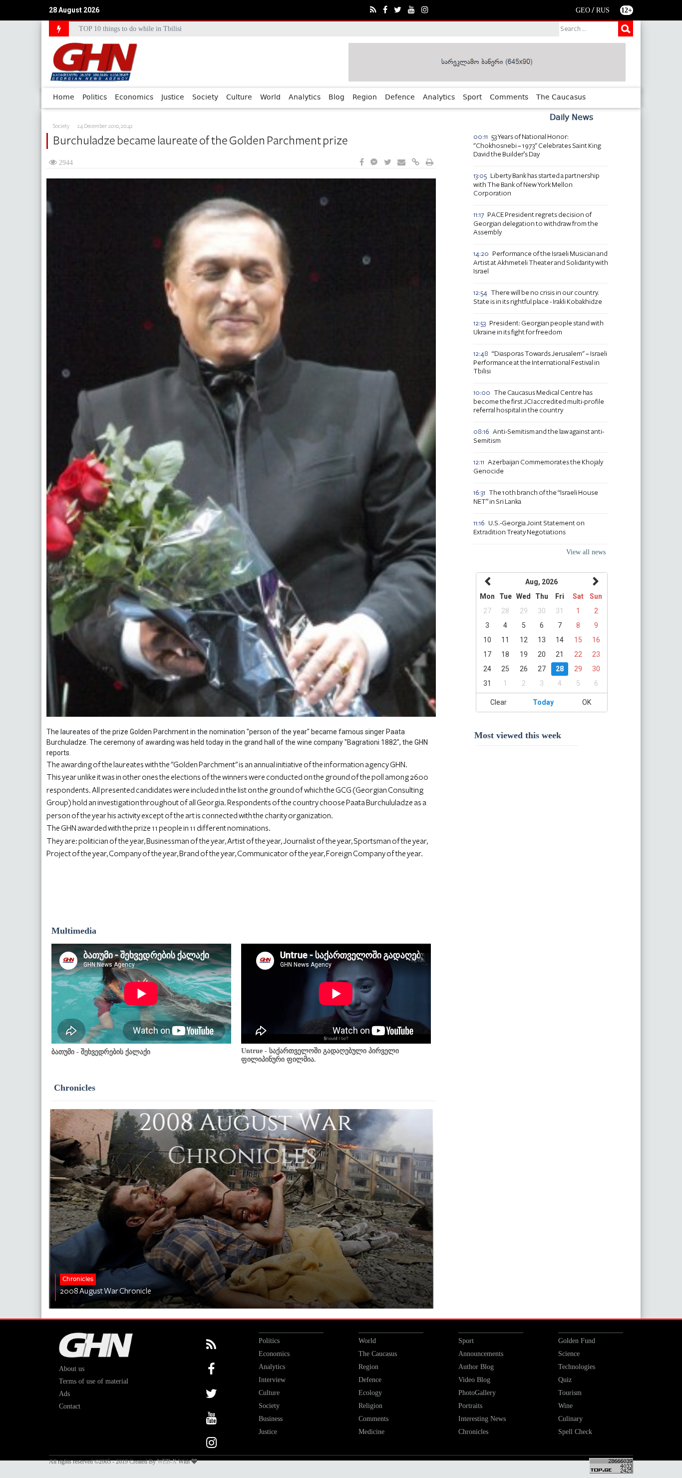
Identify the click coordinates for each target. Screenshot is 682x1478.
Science (569, 1354)
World (270, 97)
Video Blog (474, 1380)
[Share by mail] (401, 162)
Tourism (570, 1393)
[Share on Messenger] (374, 162)
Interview (272, 1380)
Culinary (570, 1419)
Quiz (565, 1380)
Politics (94, 97)
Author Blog (476, 1367)
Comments (509, 97)
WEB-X (167, 1461)
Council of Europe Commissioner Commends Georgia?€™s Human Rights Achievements (205, 28)
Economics (134, 97)
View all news (586, 552)
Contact (69, 1406)
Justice (172, 97)
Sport (472, 97)
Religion (370, 1406)
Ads (64, 1394)
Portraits (470, 1406)
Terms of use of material (93, 1381)
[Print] (429, 162)
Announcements (480, 1354)
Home (63, 97)
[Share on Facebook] (361, 162)
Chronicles (74, 1088)
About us (71, 1369)
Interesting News (482, 1419)
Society (205, 97)
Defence (400, 97)
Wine (565, 1406)
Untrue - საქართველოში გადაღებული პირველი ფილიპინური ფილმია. (320, 1055)
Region (364, 97)
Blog (336, 97)
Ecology (370, 1393)
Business (271, 1419)
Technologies (576, 1367)
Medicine (371, 1432)
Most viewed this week (517, 735)
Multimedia (73, 931)
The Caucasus (561, 97)
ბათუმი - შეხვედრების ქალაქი (100, 1052)
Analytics (305, 97)
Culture (239, 97)
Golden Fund (576, 1341)
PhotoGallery (477, 1393)
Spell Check (575, 1432)
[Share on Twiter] (387, 162)
